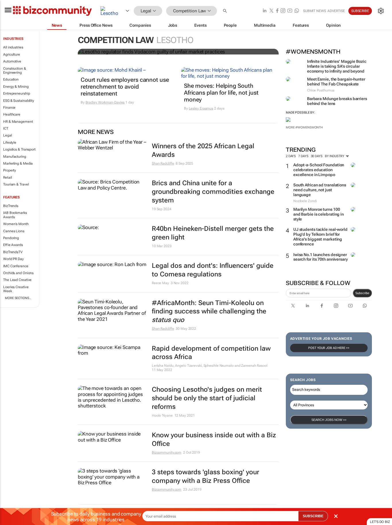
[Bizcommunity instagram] (283, 11)
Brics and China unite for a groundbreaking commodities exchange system (213, 191)
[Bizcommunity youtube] (289, 11)
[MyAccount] (381, 11)
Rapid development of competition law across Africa (211, 353)
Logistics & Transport (19, 149)
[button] (225, 11)
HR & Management (18, 122)
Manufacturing (14, 157)
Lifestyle (9, 142)
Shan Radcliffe (163, 163)
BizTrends (10, 206)
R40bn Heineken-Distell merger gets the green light (213, 233)
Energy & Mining (16, 87)
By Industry (335, 156)
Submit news (314, 11)
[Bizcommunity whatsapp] (296, 11)
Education (11, 79)
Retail (7, 177)
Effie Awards (13, 245)
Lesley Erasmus (201, 108)
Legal (7, 135)
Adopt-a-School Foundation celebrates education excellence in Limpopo (318, 170)
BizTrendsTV (13, 252)
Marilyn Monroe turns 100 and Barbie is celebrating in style (318, 214)
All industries (13, 47)
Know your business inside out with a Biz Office (214, 439)
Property (9, 170)
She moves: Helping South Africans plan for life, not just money (221, 92)
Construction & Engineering (14, 71)
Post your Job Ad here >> (329, 348)
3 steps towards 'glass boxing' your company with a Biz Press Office (205, 476)
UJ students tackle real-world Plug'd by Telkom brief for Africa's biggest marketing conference (320, 236)
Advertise (336, 11)
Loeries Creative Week (15, 289)
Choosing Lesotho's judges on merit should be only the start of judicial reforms (207, 398)
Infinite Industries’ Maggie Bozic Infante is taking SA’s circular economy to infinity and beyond (336, 66)
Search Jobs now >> (328, 419)
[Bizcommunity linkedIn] (264, 11)
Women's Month (16, 224)
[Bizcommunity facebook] (277, 11)
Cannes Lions (13, 231)
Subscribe (362, 293)
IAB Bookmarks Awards (15, 215)
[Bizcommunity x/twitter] (271, 11)
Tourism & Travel (16, 184)
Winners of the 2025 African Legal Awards (203, 150)
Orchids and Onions (18, 273)
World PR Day (13, 259)
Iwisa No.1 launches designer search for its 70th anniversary (320, 257)
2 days (291, 156)
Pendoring (11, 238)
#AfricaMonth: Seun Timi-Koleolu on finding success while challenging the (209, 311)
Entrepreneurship (16, 93)
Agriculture (11, 54)
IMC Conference (15, 266)
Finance (9, 108)
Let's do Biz (380, 522)
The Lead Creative (17, 280)
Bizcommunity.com (166, 452)
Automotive (12, 61)
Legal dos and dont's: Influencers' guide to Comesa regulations (212, 270)
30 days (317, 156)
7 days (303, 156)
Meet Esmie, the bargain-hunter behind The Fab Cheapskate (336, 81)
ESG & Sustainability (18, 101)
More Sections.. (18, 298)
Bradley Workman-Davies (105, 102)
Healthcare (11, 114)
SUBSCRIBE (313, 516)
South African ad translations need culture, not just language (319, 190)
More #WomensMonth (304, 127)
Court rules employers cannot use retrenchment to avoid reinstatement (125, 86)
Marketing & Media (18, 163)
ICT (5, 128)
